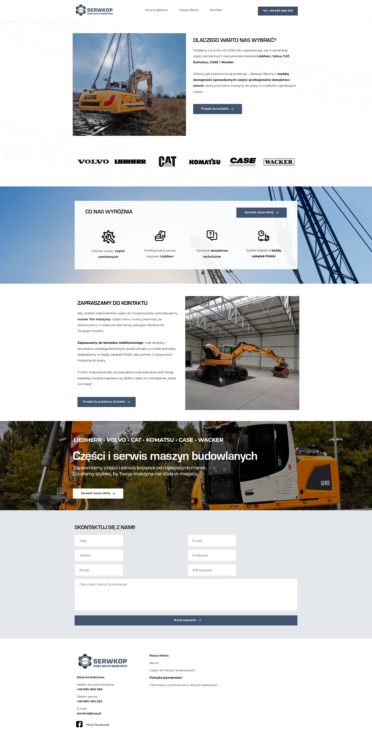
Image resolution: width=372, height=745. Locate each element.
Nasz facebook (97, 725)
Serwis (154, 663)
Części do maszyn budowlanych (172, 670)
